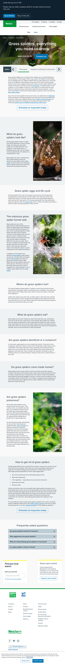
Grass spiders (23, 69)
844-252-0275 (25, 56)
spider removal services (37, 503)
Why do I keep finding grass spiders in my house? (28, 542)
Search (45, 22)
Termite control (27, 613)
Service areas (42, 604)
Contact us (41, 56)
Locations (36, 22)
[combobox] (15, 576)
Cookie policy (42, 612)
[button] (32, 64)
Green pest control (48, 563)
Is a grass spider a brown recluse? (22, 547)
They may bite (21, 426)
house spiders (16, 255)
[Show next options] (59, 69)
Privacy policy (42, 609)
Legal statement (13, 649)
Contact (52, 22)
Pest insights (27, 616)
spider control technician (43, 99)
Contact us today (31, 505)
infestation (51, 96)
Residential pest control (28, 610)
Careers (40, 623)
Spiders (11, 38)
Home (5, 38)
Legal (39, 606)
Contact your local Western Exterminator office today (30, 102)
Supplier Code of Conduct (43, 619)
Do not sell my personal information (44, 615)
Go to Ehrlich (9, 16)
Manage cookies (43, 626)
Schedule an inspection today (32, 107)
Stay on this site (23, 16)
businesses (36, 86)
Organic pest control (48, 578)
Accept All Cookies (37, 660)
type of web (14, 259)
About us (26, 619)
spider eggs (28, 202)
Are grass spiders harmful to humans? (24, 531)
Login (60, 22)
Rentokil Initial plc (18, 646)
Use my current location (14, 579)
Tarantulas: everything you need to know (43, 69)
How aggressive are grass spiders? (23, 536)
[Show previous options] (13, 69)
